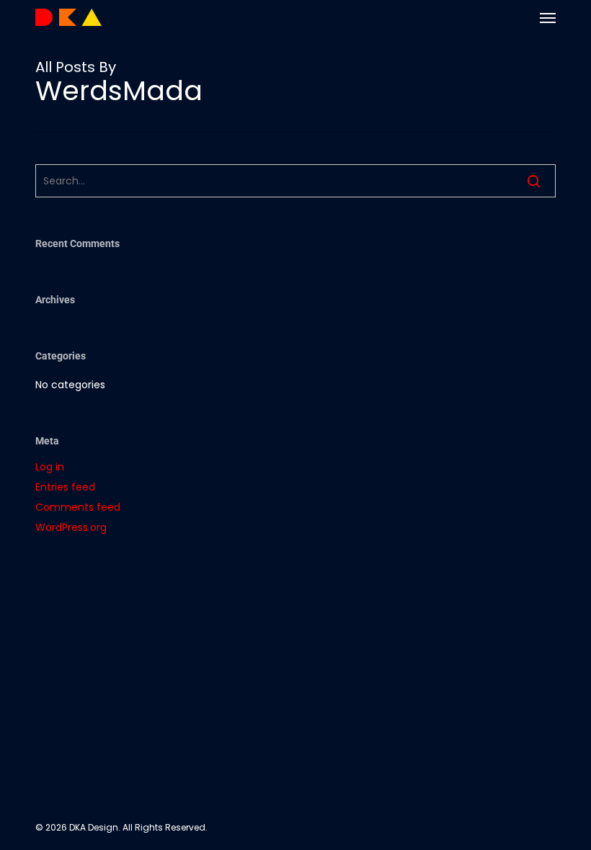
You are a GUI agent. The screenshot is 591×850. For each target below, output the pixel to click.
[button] (548, 17)
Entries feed (65, 487)
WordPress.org (71, 527)
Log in (49, 467)
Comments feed (77, 507)
